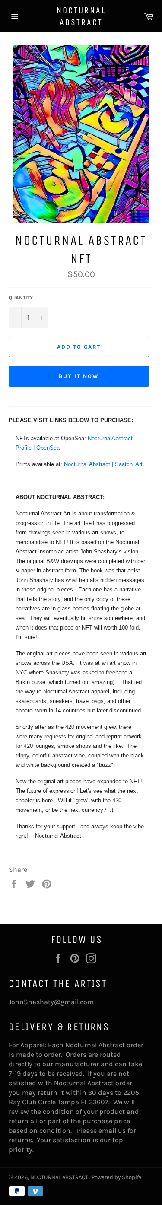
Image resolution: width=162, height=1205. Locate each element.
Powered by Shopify (116, 1177)
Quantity (21, 298)
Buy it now (79, 376)
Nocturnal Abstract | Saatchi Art (103, 464)
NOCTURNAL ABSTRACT (81, 16)
